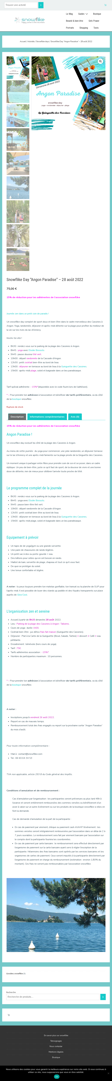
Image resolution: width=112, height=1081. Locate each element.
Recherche (11, 992)
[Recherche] (40, 5)
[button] (100, 61)
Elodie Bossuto (36, 350)
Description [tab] (17, 416)
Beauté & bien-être (74, 20)
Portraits (70, 27)
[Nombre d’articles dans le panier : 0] (105, 5)
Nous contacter (56, 1046)
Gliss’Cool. (22, 594)
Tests (96, 27)
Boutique (97, 13)
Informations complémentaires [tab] (47, 416)
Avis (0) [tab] (75, 416)
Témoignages (56, 1041)
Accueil (23, 41)
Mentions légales (56, 1052)
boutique (16, 399)
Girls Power (94, 20)
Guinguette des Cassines (73, 366)
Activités (31, 41)
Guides (81, 13)
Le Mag (69, 13)
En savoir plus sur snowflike (56, 1035)
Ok (56, 1076)
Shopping (83, 27)
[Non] (108, 1073)
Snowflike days (42, 41)
